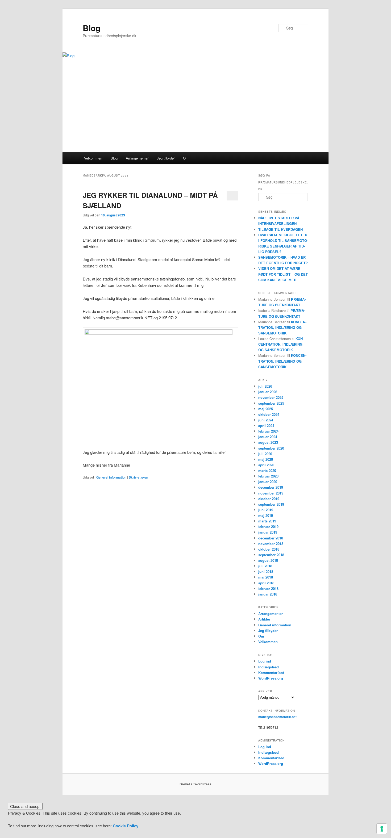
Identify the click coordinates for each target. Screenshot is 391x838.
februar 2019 (268, 526)
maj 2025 (265, 408)
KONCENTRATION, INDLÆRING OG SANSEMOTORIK (282, 327)
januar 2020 (267, 481)
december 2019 (270, 487)
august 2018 (268, 560)
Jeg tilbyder (166, 158)
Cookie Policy (125, 826)
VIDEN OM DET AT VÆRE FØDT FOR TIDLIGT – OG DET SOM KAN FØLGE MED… (283, 274)
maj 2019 (265, 515)
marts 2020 (267, 470)
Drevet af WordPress (195, 784)
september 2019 (271, 504)
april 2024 (266, 425)
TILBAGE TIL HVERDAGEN (280, 229)
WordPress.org (270, 678)
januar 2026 (267, 391)
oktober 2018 (268, 549)
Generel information (111, 477)
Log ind (264, 661)
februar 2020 (268, 476)
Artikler (264, 619)
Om (186, 158)
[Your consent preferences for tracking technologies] (382, 829)
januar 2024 (267, 436)
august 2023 (268, 442)
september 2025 (271, 403)
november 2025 (270, 397)
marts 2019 (267, 520)
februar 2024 (268, 431)
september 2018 (271, 554)
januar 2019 (267, 532)
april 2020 (266, 464)
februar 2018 (268, 588)
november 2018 (270, 543)
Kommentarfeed (271, 672)
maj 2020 (265, 459)
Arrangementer (137, 158)
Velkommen (93, 158)
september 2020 (271, 448)
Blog (91, 27)
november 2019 (270, 493)
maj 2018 (265, 577)
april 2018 (266, 582)
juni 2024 (265, 419)
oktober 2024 (268, 414)
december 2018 (270, 537)
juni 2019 (265, 509)
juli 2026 (265, 386)
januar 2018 (267, 594)
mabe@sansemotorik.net (277, 716)
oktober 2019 (268, 498)
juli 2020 (265, 453)
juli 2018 (265, 565)
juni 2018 (265, 571)
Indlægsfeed (268, 666)
